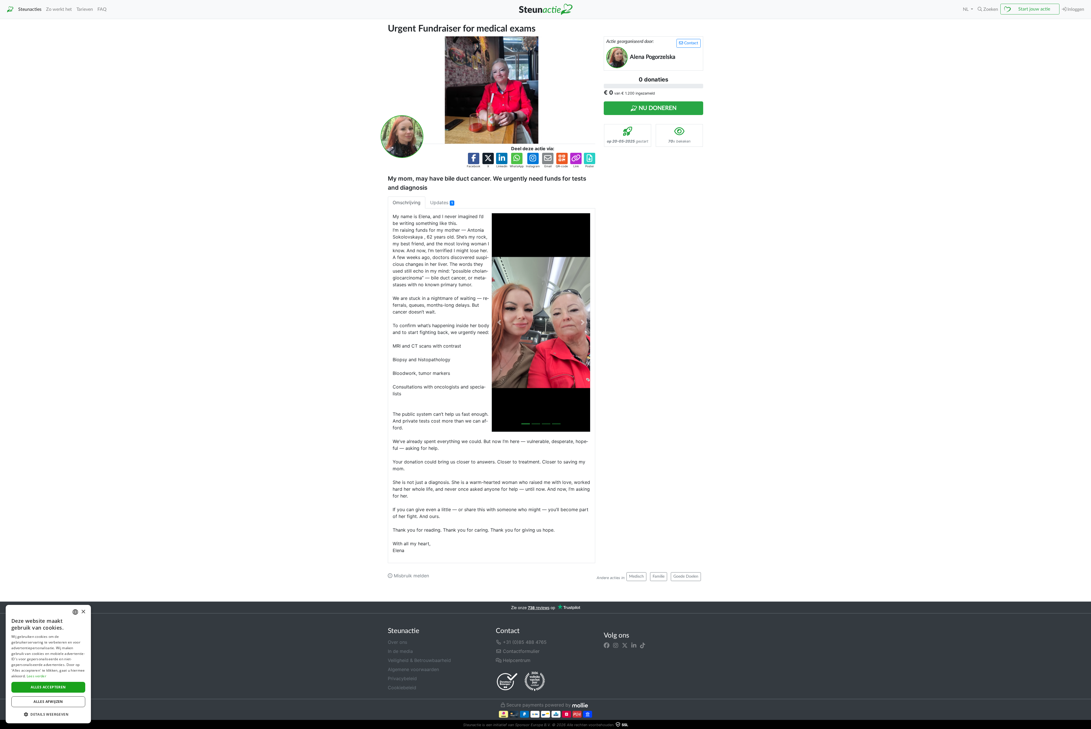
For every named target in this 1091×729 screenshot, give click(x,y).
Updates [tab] (441, 202)
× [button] (83, 612)
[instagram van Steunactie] (615, 645)
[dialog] (48, 664)
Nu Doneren (656, 108)
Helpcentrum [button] (515, 660)
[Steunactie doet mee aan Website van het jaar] (534, 682)
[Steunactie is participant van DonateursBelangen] (507, 681)
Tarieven (84, 9)
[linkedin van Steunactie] (633, 645)
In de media (400, 651)
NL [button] (966, 9)
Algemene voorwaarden (413, 669)
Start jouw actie (1034, 9)
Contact (690, 43)
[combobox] (75, 612)
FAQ (102, 9)
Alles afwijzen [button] (48, 701)
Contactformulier (520, 651)
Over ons (397, 642)
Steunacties (29, 9)
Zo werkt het (59, 9)
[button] (987, 9)
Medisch (636, 576)
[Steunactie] (10, 9)
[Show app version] (1087, 725)
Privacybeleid (402, 678)
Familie (659, 576)
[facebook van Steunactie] (606, 645)
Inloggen (1075, 9)
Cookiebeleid (402, 687)
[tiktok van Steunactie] (642, 645)
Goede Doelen (685, 576)
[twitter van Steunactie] (625, 645)
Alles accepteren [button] (48, 687)
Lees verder (36, 676)
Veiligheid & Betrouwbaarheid (419, 660)
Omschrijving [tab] (406, 202)
